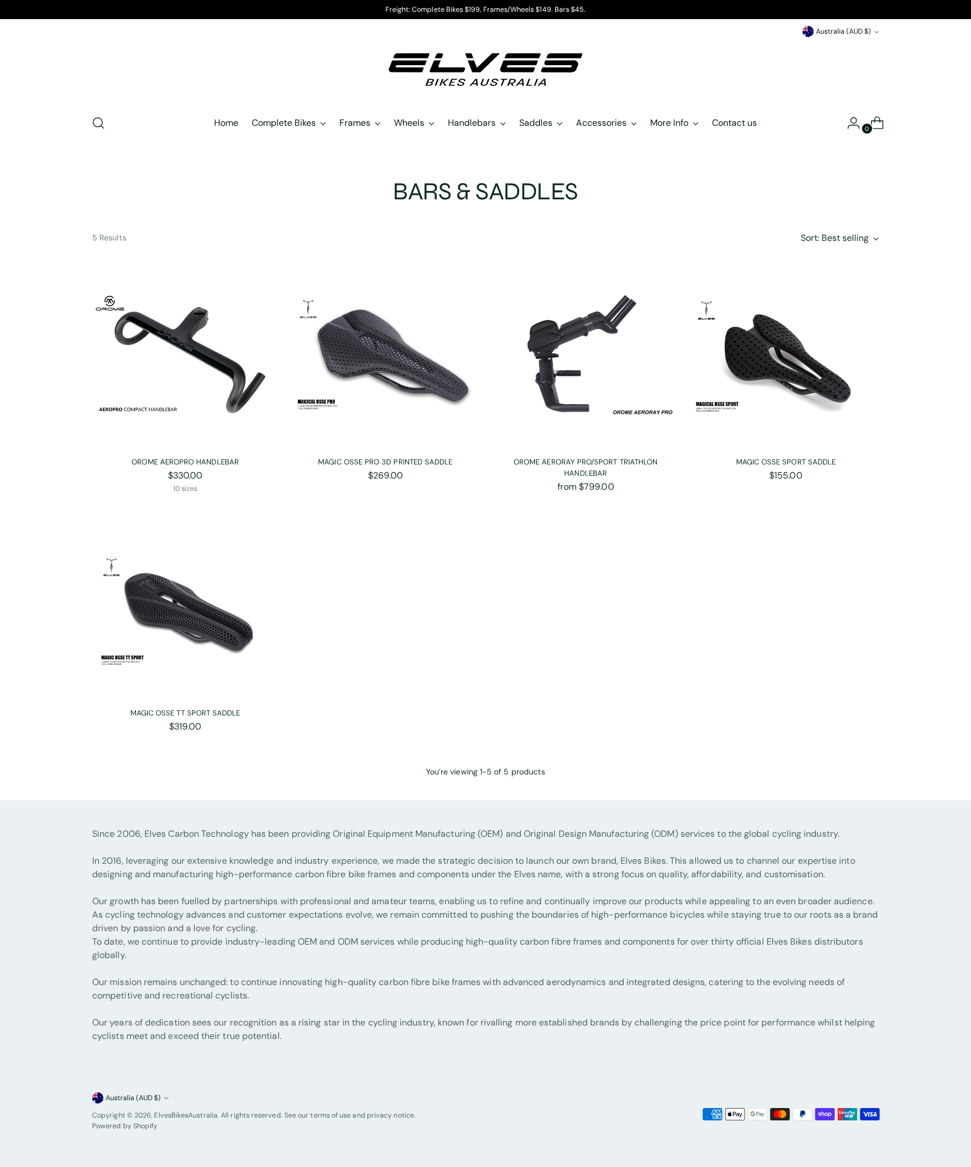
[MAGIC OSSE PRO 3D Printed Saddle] (385, 355)
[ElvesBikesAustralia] (485, 71)
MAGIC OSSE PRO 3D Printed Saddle (385, 462)
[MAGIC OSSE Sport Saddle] (786, 355)
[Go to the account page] (849, 123)
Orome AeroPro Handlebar (185, 462)
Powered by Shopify (124, 1126)
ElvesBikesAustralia (185, 1115)
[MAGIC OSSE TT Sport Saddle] (185, 606)
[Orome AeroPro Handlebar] (185, 355)
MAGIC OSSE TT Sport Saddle (185, 713)
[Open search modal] (98, 123)
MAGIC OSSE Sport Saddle (786, 462)
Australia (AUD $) (843, 31)
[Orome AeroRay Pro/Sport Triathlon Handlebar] (585, 355)
